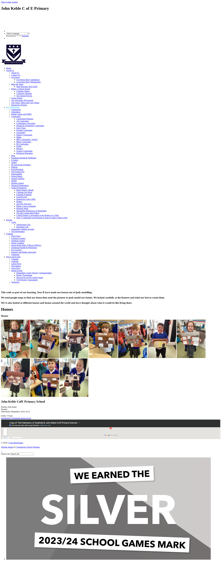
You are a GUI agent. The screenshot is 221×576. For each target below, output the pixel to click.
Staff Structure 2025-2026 (26, 86)
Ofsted (14, 162)
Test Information (18, 231)
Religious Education (24, 153)
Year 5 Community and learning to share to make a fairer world (41, 218)
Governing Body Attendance (28, 80)
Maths (18, 137)
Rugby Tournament (24, 275)
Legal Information (16, 443)
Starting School (17, 183)
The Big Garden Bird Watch (27, 213)
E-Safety (14, 160)
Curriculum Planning (24, 119)
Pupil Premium (17, 169)
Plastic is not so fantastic (26, 206)
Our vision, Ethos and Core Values (25, 103)
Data (13, 156)
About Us (10, 70)
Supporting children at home (22, 229)
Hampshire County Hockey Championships (34, 273)
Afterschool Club (23, 225)
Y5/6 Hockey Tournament (27, 280)
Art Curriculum (22, 121)
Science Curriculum (24, 151)
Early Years (21, 128)
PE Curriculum (22, 144)
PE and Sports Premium (21, 165)
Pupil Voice (16, 236)
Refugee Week (22, 208)
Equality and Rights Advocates (23, 252)
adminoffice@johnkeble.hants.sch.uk (16, 418)
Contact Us (15, 75)
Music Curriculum (23, 142)
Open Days (15, 268)
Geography (20, 133)
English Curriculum (24, 130)
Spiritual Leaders (18, 241)
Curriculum (15, 116)
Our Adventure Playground (22, 100)
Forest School (16, 98)
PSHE (18, 146)
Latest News (16, 264)
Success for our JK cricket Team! (29, 277)
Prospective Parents (19, 105)
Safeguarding (16, 174)
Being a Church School (20, 89)
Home (8, 68)
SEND (14, 181)
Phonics (19, 149)
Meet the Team (17, 84)
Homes (19, 202)
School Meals (16, 176)
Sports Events (16, 271)
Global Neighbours (19, 188)
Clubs (13, 222)
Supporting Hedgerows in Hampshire (31, 211)
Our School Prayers (24, 96)
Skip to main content (9, 2)
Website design (7, 447)
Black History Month (25, 190)
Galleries (14, 261)
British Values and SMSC (21, 114)
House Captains (17, 243)
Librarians (15, 254)
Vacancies (15, 282)
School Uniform (17, 179)
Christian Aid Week (24, 192)
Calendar (15, 259)
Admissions (16, 110)
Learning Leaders (18, 238)
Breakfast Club (22, 227)
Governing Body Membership (28, 82)
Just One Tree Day (23, 204)
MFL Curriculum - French (26, 139)
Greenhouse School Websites (28, 447)
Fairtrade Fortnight (23, 195)
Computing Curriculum (25, 123)
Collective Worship (24, 93)
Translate (25, 36)
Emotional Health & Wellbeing (23, 158)
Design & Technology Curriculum (30, 126)
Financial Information (20, 185)
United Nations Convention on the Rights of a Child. (37, 215)
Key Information (13, 107)
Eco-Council (16, 250)
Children (9, 234)
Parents (9, 220)
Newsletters (16, 266)
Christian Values (23, 91)
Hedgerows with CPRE (26, 199)
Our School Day (18, 172)
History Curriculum (24, 135)
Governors (15, 77)
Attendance (15, 112)
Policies (14, 167)
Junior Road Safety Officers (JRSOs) (26, 245)
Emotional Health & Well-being (24, 248)
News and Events (13, 257)
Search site (5, 454)
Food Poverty (21, 197)
